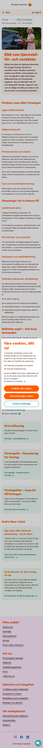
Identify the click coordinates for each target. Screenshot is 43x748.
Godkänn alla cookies (21, 388)
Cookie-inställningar (21, 403)
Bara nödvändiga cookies (21, 396)
